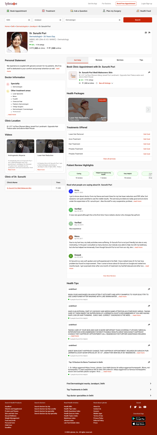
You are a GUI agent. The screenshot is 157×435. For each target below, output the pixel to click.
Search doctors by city (42, 406)
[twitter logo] (135, 408)
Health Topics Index (71, 416)
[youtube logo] (144, 408)
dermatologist (16, 162)
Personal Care (10, 423)
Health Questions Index (72, 411)
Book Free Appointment (126, 4)
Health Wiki (68, 406)
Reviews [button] (99, 60)
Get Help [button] (77, 60)
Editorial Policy (98, 420)
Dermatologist (43, 165)
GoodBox (8, 427)
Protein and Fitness (11, 411)
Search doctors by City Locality (45, 409)
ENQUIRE (102, 100)
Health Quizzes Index (71, 413)
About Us (96, 406)
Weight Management (12, 418)
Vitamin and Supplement (13, 409)
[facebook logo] (130, 408)
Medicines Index (70, 418)
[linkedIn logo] (140, 408)
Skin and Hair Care (11, 413)
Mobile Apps (97, 413)
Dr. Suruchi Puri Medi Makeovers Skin (19, 188)
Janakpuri (33, 26)
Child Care (8, 425)
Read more (11, 170)
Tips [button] (141, 60)
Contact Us (97, 409)
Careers (96, 411)
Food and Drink (10, 420)
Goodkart (8, 406)
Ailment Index (69, 420)
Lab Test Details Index (72, 423)
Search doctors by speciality (44, 411)
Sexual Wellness (10, 416)
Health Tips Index (70, 409)
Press (95, 423)
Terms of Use (98, 416)
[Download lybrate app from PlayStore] (138, 420)
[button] (20, 146)
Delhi (13, 26)
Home (7, 26)
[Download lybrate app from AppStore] (138, 425)
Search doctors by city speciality (45, 413)
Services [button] (120, 60)
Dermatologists (22, 26)
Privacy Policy (98, 418)
